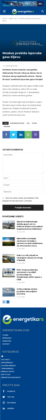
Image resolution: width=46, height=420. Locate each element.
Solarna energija (8, 365)
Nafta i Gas (13, 18)
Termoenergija (7, 368)
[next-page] (7, 302)
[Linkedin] (21, 134)
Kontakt (6, 344)
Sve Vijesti (5, 360)
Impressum (6, 338)
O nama (5, 335)
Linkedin (10, 408)
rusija (34, 123)
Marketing (6, 341)
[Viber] (35, 134)
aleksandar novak (17, 123)
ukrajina (7, 126)
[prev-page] (4, 302)
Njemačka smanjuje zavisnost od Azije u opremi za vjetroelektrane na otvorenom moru (30, 242)
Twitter (10, 397)
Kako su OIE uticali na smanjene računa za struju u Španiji (30, 257)
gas (28, 123)
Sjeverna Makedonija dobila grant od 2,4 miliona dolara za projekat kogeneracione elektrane (30, 225)
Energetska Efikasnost (11, 377)
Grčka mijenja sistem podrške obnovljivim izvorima (27, 291)
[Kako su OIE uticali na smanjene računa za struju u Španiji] (8, 258)
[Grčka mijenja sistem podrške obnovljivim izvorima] (8, 292)
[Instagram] (3, 403)
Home (4, 18)
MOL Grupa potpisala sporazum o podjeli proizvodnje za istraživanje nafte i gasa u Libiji (29, 275)
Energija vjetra (7, 371)
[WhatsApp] (28, 134)
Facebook (11, 391)
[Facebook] (6, 134)
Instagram (11, 403)
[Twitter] (13, 134)
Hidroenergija (7, 363)
